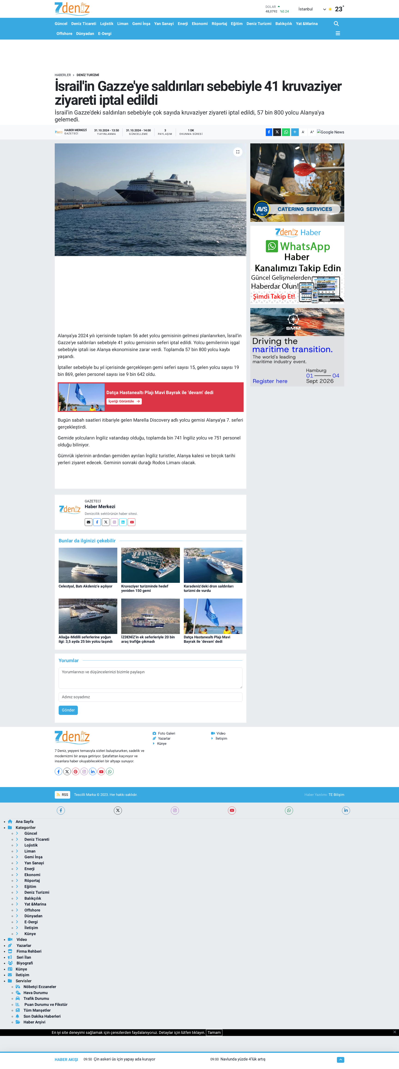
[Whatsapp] (110, 771)
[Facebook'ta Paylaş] (269, 132)
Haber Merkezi (100, 506)
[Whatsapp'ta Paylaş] (286, 132)
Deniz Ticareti (83, 23)
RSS (64, 795)
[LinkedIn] (93, 771)
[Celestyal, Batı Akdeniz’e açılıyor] (88, 565)
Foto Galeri (166, 733)
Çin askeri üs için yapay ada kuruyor (124, 1059)
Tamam (214, 1032)
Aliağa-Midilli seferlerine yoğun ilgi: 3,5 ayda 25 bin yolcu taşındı (85, 639)
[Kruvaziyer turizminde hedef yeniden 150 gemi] (150, 565)
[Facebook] (97, 522)
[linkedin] (346, 810)
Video (221, 733)
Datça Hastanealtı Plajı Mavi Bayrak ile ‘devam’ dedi (207, 639)
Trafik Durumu (36, 998)
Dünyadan (85, 33)
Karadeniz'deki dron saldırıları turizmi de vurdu (208, 588)
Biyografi (24, 963)
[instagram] (175, 810)
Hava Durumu (36, 992)
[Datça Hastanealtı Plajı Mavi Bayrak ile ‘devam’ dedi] (213, 616)
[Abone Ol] (330, 132)
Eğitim (237, 23)
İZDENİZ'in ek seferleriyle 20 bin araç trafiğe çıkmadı (148, 639)
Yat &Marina (307, 23)
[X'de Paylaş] (277, 132)
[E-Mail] (88, 522)
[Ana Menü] (337, 34)
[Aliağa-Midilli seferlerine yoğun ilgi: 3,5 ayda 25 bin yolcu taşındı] (88, 616)
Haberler (63, 75)
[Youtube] (131, 522)
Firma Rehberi (29, 951)
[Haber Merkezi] (70, 509)
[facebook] (61, 810)
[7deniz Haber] (72, 9)
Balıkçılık (283, 23)
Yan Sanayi (164, 23)
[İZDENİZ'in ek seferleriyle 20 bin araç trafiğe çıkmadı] (150, 616)
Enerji (183, 23)
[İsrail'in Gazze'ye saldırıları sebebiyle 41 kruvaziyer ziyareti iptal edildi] (151, 199)
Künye (161, 744)
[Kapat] (396, 1032)
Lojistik (106, 23)
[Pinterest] (75, 771)
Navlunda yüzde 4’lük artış (243, 1059)
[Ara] (337, 24)
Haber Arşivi (34, 1022)
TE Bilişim (336, 795)
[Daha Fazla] (295, 132)
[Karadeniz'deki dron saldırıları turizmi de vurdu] (213, 565)
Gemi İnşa (141, 23)
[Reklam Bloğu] (297, 182)
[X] (67, 771)
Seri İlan (23, 957)
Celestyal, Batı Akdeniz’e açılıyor (85, 586)
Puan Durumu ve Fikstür (45, 1004)
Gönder (68, 710)
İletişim (221, 738)
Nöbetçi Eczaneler (40, 986)
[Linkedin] (123, 522)
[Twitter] (105, 522)
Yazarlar (164, 738)
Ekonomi (200, 23)
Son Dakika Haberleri (42, 1016)
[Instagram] (114, 522)
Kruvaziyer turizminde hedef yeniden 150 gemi (144, 588)
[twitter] (118, 810)
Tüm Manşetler (37, 1010)
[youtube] (232, 810)
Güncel (61, 23)
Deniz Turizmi (259, 23)
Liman (122, 23)
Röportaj (219, 23)
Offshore (64, 33)
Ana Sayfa (24, 821)
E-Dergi (105, 33)
